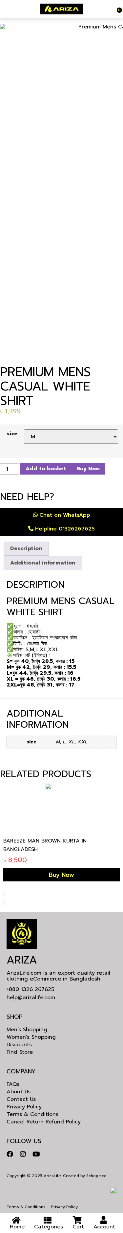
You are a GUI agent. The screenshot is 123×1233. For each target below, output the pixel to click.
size (12, 434)
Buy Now (88, 469)
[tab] (26, 549)
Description (26, 548)
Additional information (42, 563)
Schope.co (96, 1176)
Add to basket (46, 469)
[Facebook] (10, 1154)
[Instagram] (23, 1154)
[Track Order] (115, 9)
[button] (61, 894)
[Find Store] (4, 9)
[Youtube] (36, 1154)
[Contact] (6, 9)
